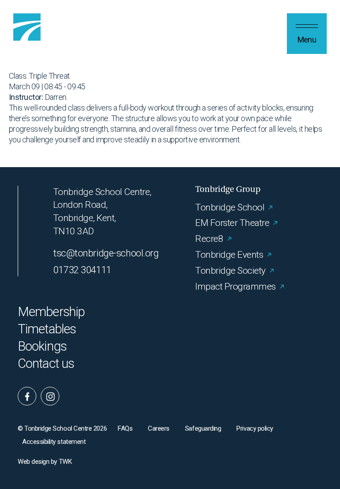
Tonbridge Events (229, 254)
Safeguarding (203, 428)
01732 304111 (82, 269)
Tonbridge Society (230, 270)
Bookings (42, 346)
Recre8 (209, 238)
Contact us (46, 363)
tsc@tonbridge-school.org (105, 253)
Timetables (47, 329)
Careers (159, 428)
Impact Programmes (235, 286)
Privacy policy (254, 428)
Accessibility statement (53, 442)
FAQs (125, 428)
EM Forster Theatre (232, 223)
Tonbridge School (229, 207)
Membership (51, 312)
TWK (65, 462)
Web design (33, 462)
